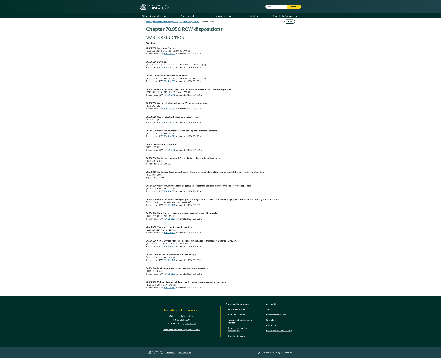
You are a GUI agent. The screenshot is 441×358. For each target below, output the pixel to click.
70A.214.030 (169, 81)
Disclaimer (170, 352)
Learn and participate (223, 16)
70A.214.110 (169, 218)
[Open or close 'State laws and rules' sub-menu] (203, 16)
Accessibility (271, 304)
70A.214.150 (169, 274)
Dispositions (185, 21)
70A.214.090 (169, 191)
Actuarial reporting (236, 314)
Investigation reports (237, 336)
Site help (270, 320)
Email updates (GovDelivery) (279, 330)
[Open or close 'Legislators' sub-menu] (262, 16)
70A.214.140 (169, 260)
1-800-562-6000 (181, 319)
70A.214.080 (169, 150)
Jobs (268, 309)
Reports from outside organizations (237, 329)
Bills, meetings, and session (154, 16)
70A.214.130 (169, 246)
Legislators (253, 16)
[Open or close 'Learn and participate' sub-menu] (237, 16)
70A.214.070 (169, 136)
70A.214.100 (169, 205)
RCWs (175, 21)
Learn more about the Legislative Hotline (181, 329)
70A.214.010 (169, 53)
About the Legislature (282, 16)
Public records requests (276, 314)
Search (293, 7)
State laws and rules (190, 16)
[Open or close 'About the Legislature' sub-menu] (296, 16)
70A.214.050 (169, 108)
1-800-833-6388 (190, 324)
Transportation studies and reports (240, 321)
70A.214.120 (169, 232)
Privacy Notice (184, 352)
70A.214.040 (169, 95)
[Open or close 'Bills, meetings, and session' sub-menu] (170, 16)
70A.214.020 (169, 67)
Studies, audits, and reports (238, 304)
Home (149, 21)
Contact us (271, 325)
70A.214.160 (169, 287)
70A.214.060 (169, 122)
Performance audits (237, 309)
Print (290, 21)
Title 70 (195, 21)
